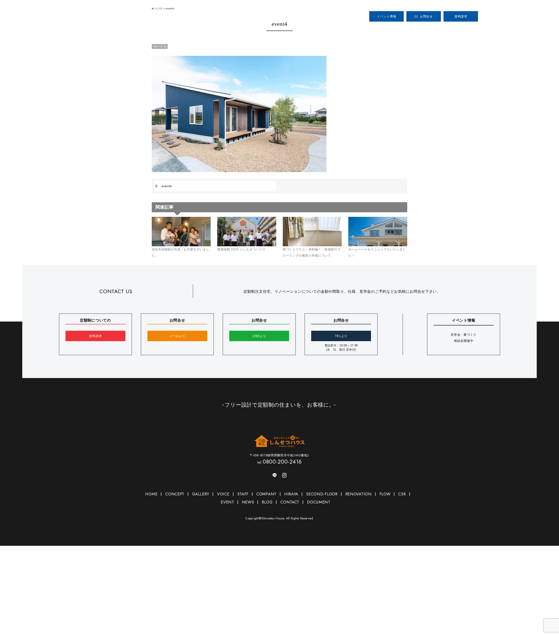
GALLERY (426, 28)
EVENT (227, 502)
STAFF (473, 28)
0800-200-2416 (506, 14)
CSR (402, 494)
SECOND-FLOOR (321, 494)
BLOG (267, 502)
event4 (167, 186)
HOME (374, 28)
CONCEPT (400, 28)
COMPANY (495, 28)
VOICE (451, 28)
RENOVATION (358, 494)
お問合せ (426, 16)
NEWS (248, 502)
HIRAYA (291, 494)
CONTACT (289, 502)
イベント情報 (386, 16)
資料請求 (460, 16)
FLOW (385, 494)
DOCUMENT (318, 502)
